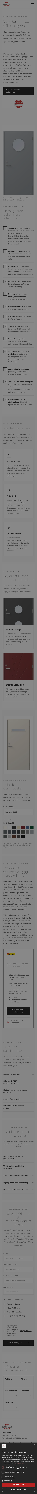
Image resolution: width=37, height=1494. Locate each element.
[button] (18, 1481)
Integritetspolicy (18, 1464)
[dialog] (18, 1468)
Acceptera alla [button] (18, 1485)
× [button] (34, 1445)
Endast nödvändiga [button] (18, 1490)
